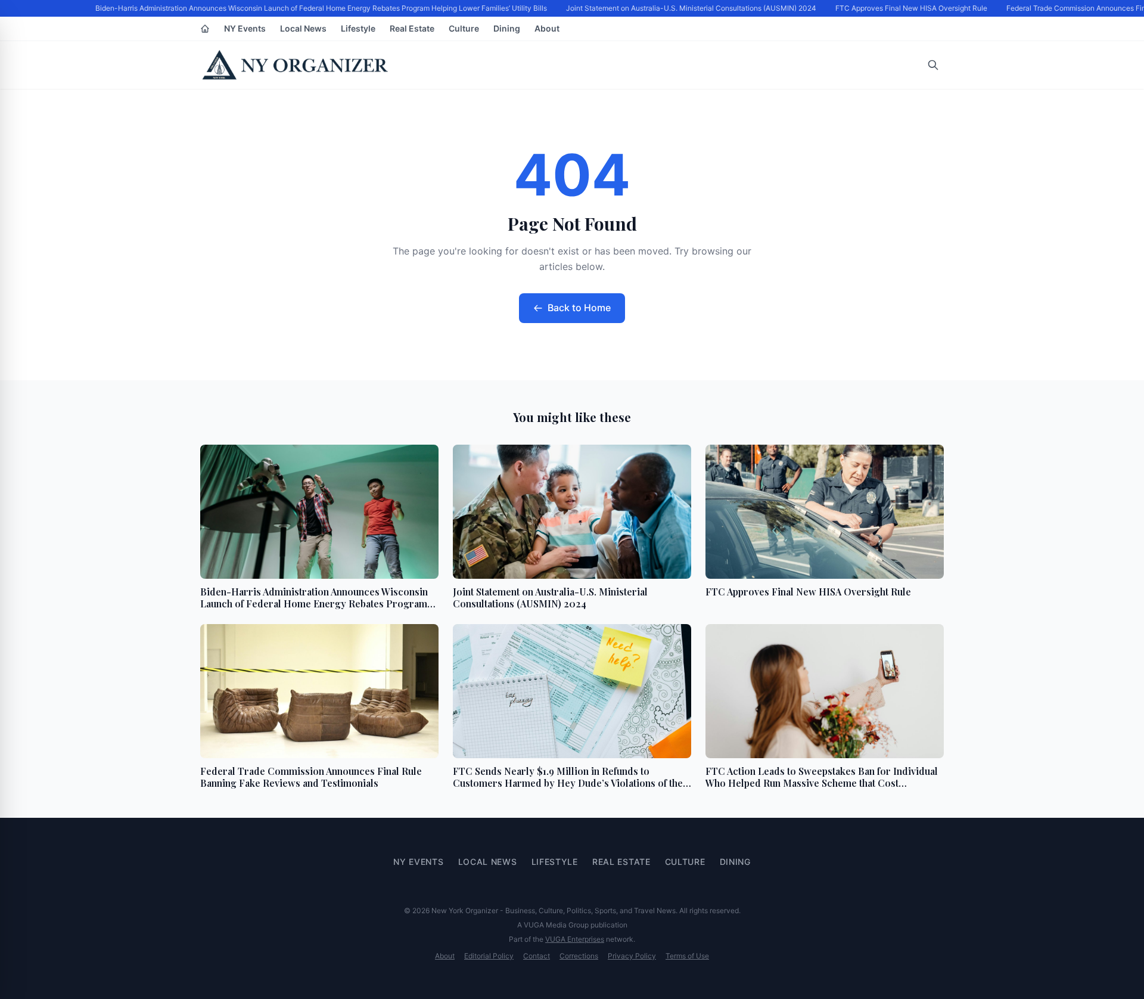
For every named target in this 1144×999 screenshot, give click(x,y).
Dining (506, 28)
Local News (303, 28)
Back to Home (579, 308)
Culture (464, 28)
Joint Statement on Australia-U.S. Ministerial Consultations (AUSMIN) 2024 (684, 8)
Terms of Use (687, 955)
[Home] (205, 28)
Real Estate (412, 28)
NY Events (245, 28)
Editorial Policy (489, 955)
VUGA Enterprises (574, 939)
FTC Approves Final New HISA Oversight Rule (905, 8)
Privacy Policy (632, 955)
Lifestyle (358, 28)
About (546, 28)
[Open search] (933, 65)
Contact (536, 955)
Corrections (578, 955)
